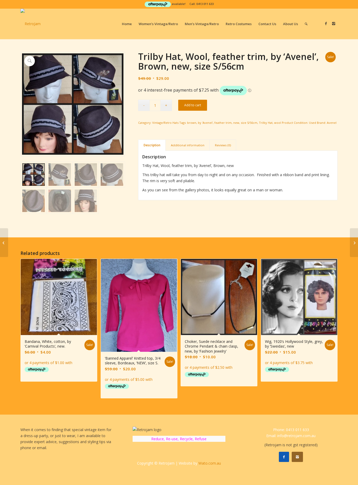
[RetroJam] (30, 24)
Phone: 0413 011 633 (291, 429)
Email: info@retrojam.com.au (291, 435)
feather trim (223, 123)
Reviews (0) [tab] (223, 145)
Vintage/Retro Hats (165, 123)
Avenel (332, 123)
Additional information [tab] (187, 145)
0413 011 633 (205, 4)
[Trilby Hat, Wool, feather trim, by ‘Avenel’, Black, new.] (4, 242)
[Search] (306, 24)
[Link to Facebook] (326, 23)
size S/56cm (249, 123)
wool (277, 123)
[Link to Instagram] (334, 23)
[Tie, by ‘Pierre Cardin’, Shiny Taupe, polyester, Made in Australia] (354, 242)
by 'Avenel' (205, 123)
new (236, 123)
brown (191, 123)
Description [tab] (152, 145)
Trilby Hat (266, 123)
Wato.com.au (209, 463)
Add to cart (192, 105)
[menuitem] (126, 24)
